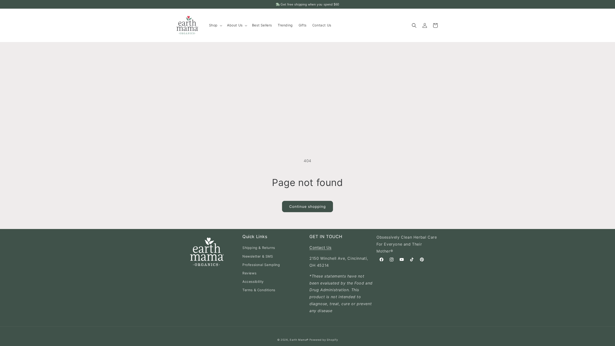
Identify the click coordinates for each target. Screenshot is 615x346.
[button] (215, 25)
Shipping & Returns (258, 248)
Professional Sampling (261, 265)
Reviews (249, 273)
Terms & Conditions (258, 290)
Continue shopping (307, 206)
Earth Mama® (299, 339)
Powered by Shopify (323, 339)
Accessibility (253, 281)
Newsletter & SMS (257, 256)
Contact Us (320, 247)
